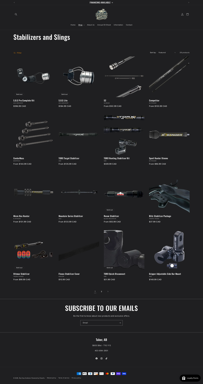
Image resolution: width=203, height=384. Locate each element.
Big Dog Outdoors (25, 378)
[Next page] (107, 291)
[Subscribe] (120, 323)
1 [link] (95, 291)
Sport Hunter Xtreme (158, 158)
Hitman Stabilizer (21, 274)
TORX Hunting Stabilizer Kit (117, 158)
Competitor (154, 100)
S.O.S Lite (63, 100)
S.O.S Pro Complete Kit (23, 100)
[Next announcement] (188, 2)
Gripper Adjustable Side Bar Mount (165, 274)
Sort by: (153, 53)
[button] (16, 14)
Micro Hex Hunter (21, 216)
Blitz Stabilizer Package (160, 216)
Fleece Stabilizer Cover (69, 274)
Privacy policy (76, 378)
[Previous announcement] (14, 2)
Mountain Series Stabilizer (71, 216)
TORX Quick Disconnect (114, 274)
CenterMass (18, 158)
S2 (105, 100)
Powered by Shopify (38, 378)
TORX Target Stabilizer (69, 158)
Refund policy (51, 378)
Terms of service (64, 378)
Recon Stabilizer (111, 216)
